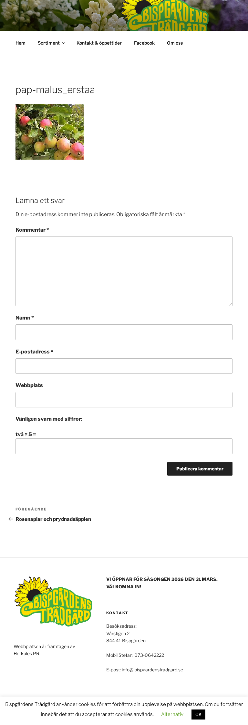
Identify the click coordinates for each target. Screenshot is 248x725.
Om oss (175, 43)
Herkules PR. (27, 653)
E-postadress (34, 352)
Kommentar (32, 230)
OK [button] (198, 714)
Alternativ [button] (172, 714)
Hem (21, 43)
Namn (25, 318)
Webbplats (29, 385)
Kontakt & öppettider (99, 43)
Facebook (144, 43)
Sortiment (49, 43)
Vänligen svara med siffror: (49, 419)
